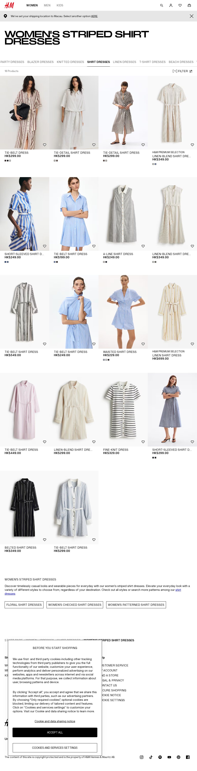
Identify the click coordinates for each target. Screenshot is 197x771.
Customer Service (113, 665)
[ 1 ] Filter (180, 71)
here (94, 16)
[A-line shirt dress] (123, 214)
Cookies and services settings (55, 747)
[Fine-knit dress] (123, 410)
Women (32, 5)
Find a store (108, 675)
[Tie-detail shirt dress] (73, 112)
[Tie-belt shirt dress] (73, 214)
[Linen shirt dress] (172, 312)
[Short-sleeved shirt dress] (24, 214)
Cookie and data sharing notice (55, 721)
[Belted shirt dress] (24, 507)
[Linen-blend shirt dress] (172, 112)
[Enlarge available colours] (8, 160)
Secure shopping (112, 690)
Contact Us (107, 685)
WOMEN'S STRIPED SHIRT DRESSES (109, 640)
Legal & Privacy (111, 680)
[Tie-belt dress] (24, 112)
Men (47, 5)
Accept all (55, 732)
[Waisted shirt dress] (123, 312)
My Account (108, 670)
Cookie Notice (109, 695)
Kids (60, 5)
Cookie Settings (111, 700)
